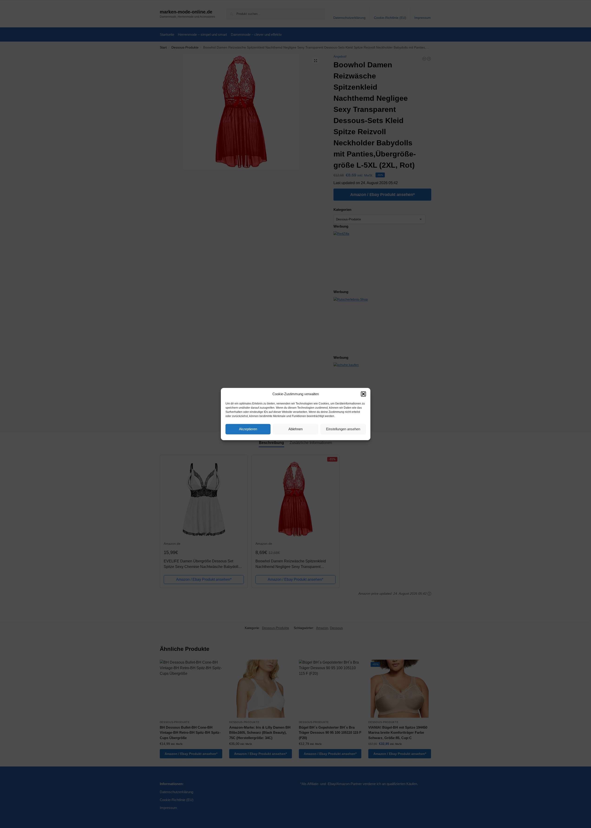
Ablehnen (295, 429)
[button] (363, 394)
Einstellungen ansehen (343, 429)
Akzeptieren (248, 429)
